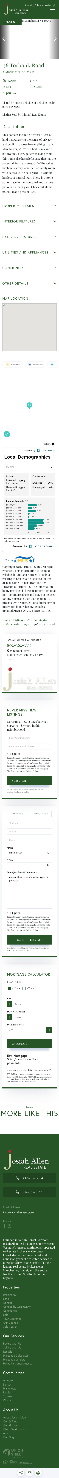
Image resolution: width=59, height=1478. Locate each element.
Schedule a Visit (41, 814)
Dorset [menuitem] (7, 1384)
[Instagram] (9, 1226)
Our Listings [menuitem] (10, 1322)
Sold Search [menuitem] (10, 1326)
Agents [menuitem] (7, 1433)
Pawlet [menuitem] (7, 1392)
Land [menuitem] (6, 1298)
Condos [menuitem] (7, 1302)
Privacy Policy (32, 771)
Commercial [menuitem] (10, 1310)
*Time (10, 859)
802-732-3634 (32, 1178)
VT (28, 620)
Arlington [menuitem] (8, 1380)
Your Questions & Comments (22, 872)
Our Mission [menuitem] (10, 1425)
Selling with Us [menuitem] (12, 1347)
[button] (5, 39)
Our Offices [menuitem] (10, 1421)
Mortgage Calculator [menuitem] (15, 1355)
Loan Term (14, 981)
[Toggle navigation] (52, 9)
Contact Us (11, 659)
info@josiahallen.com (18, 1212)
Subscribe (19, 780)
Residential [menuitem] (9, 1295)
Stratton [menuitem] (8, 1396)
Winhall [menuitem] (7, 1400)
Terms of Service (20, 950)
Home (6, 620)
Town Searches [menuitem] (12, 1318)
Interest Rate (15, 1024)
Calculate (20, 1043)
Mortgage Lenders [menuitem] (14, 1359)
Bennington (41, 620)
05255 (27, 624)
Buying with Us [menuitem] (12, 1343)
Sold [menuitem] (5, 1314)
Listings (18, 620)
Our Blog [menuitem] (8, 1437)
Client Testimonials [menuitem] (14, 1429)
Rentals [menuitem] (7, 1351)
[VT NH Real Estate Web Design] (29, 1453)
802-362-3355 (19, 645)
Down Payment (16, 1011)
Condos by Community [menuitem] (17, 1306)
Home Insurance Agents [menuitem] (17, 1363)
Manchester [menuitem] (10, 1388)
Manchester (13, 624)
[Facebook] (4, 1226)
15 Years (30, 988)
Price (10, 998)
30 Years (16, 988)
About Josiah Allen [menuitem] (14, 1417)
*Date (10, 847)
